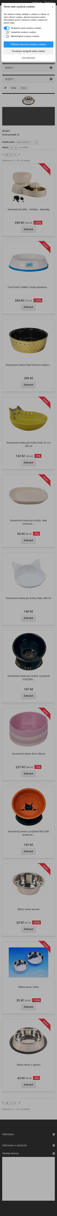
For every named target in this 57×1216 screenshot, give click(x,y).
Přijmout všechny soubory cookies (28, 44)
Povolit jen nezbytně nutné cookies (28, 51)
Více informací (28, 57)
